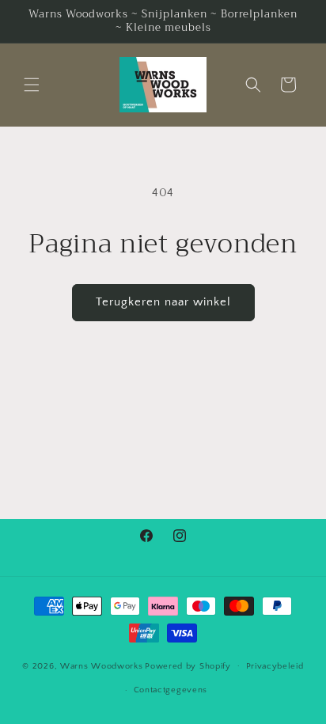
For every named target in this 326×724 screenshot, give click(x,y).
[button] (31, 84)
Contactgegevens (171, 690)
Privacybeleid (275, 666)
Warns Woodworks (101, 665)
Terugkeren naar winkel (163, 302)
